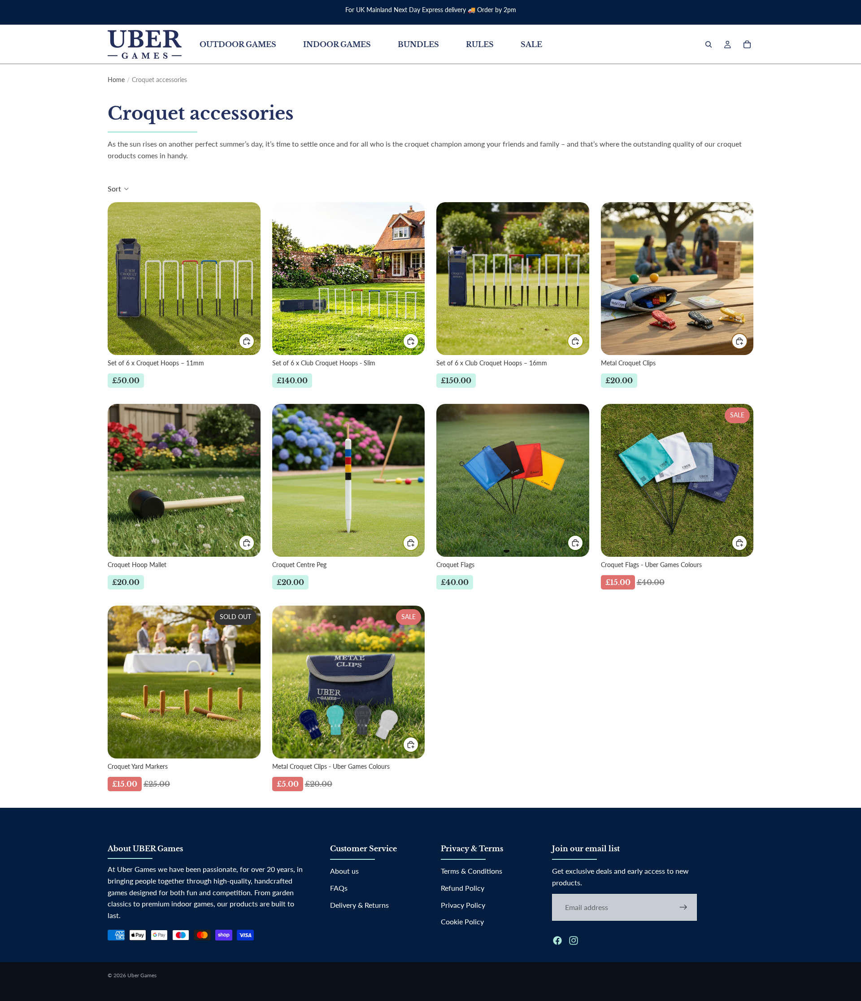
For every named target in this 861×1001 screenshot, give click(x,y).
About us (344, 871)
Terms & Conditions (471, 871)
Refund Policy (462, 888)
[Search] (708, 44)
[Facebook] (557, 940)
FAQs (339, 888)
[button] (118, 189)
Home (116, 79)
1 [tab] (342, 345)
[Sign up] (683, 907)
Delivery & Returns (359, 905)
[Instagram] (573, 940)
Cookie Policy (462, 921)
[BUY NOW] (247, 341)
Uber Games (142, 975)
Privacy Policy (463, 905)
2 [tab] (355, 345)
